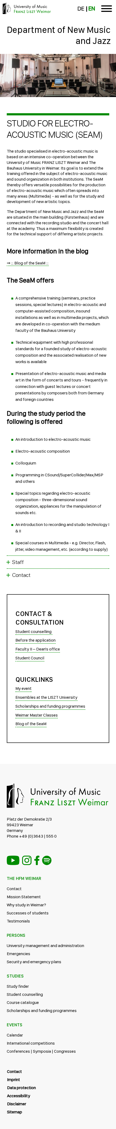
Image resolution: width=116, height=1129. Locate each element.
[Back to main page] (58, 60)
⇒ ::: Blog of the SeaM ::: (28, 263)
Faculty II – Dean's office (37, 649)
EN (91, 8)
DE (80, 8)
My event (23, 688)
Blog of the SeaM (30, 723)
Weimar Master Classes (36, 715)
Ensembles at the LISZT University (46, 697)
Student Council (29, 657)
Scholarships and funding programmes (50, 706)
